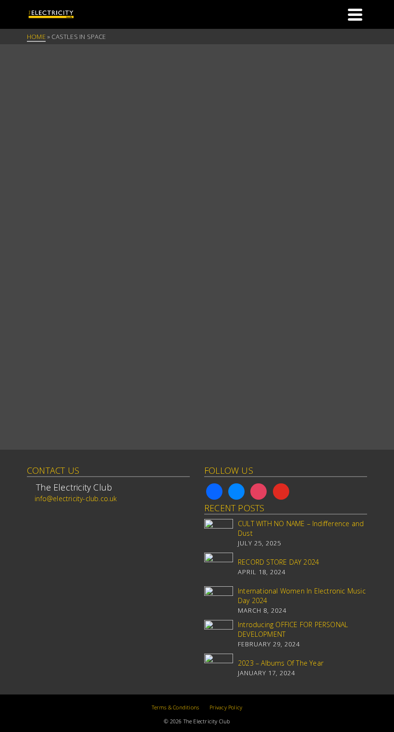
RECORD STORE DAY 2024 (278, 562)
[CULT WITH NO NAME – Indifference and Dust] (218, 533)
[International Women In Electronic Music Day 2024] (218, 600)
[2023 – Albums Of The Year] (218, 668)
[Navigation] (355, 14)
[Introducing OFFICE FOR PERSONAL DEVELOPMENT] (218, 634)
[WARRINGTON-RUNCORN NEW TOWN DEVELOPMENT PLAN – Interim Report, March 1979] (79, 111)
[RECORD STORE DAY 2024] (218, 567)
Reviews (42, 173)
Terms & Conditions (175, 707)
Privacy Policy (226, 707)
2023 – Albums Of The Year (280, 663)
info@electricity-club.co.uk (76, 498)
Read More (77, 381)
